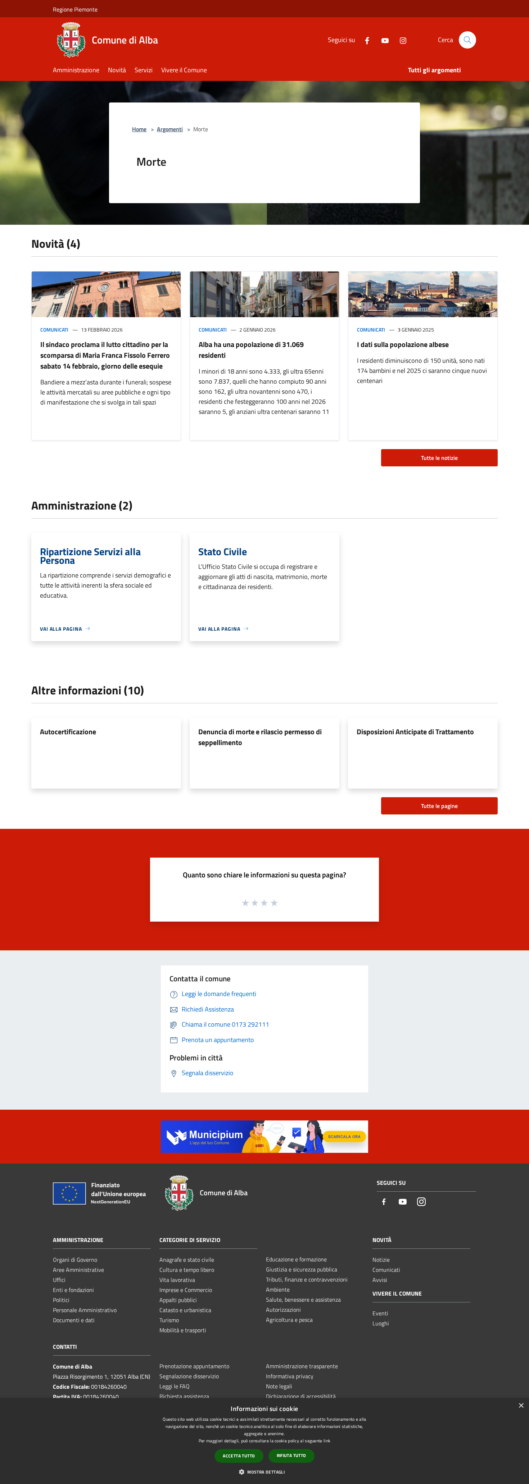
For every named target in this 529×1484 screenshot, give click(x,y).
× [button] (521, 1405)
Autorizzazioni (283, 1309)
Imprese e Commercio (185, 1290)
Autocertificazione (68, 731)
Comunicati (54, 329)
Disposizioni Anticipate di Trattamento (415, 731)
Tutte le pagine (439, 806)
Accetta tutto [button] (239, 1455)
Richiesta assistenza (184, 1396)
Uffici (59, 1279)
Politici (61, 1300)
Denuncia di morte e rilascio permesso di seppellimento (260, 737)
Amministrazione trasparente (302, 1366)
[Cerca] (467, 40)
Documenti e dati (74, 1320)
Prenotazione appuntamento (194, 1366)
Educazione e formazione (296, 1259)
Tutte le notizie (439, 457)
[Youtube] (382, 40)
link (327, 1440)
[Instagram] (400, 40)
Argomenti (170, 129)
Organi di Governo (75, 1259)
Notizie (381, 1259)
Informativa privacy (289, 1376)
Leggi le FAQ (174, 1386)
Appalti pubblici (178, 1300)
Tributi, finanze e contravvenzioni (307, 1279)
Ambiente (278, 1289)
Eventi (380, 1313)
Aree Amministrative (78, 1269)
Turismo (169, 1320)
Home (139, 129)
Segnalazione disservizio (189, 1376)
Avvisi (379, 1279)
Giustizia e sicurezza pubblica (301, 1269)
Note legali (279, 1386)
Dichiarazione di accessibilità (301, 1396)
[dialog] (264, 1441)
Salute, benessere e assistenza (303, 1299)
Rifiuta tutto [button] (291, 1455)
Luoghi (380, 1323)
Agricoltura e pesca (289, 1319)
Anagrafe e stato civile (186, 1259)
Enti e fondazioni (73, 1290)
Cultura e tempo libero (186, 1269)
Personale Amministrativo (85, 1310)
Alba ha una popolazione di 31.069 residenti (251, 350)
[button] (264, 1471)
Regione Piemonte (75, 9)
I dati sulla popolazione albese (403, 344)
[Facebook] (364, 40)
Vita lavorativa (177, 1279)
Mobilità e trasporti (182, 1330)
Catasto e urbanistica (185, 1310)
